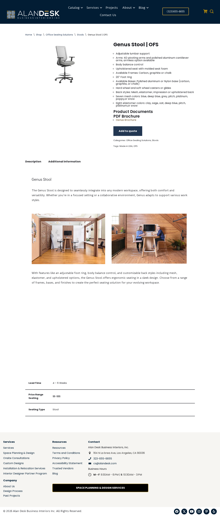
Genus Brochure (126, 120)
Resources (59, 448)
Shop (39, 34)
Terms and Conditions (66, 453)
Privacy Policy (61, 458)
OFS (136, 146)
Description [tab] (33, 161)
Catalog (74, 7)
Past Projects (11, 496)
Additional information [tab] (64, 161)
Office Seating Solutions (59, 34)
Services (92, 7)
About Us (9, 486)
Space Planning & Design (18, 453)
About (127, 7)
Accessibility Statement (67, 463)
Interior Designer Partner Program (25, 473)
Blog (142, 7)
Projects (112, 7)
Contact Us (108, 15)
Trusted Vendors (62, 468)
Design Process (13, 491)
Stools (80, 34)
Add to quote (128, 131)
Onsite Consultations (16, 458)
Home (28, 34)
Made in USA (126, 146)
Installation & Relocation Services (24, 468)
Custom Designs (13, 463)
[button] (82, 7)
